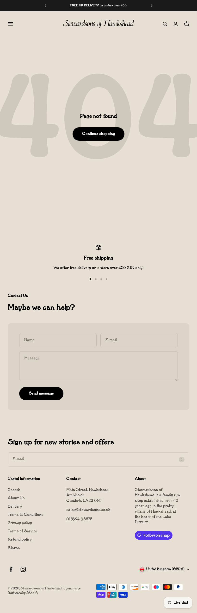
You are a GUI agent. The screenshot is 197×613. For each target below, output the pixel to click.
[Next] (152, 5)
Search (14, 490)
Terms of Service (22, 531)
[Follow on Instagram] (23, 569)
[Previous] (45, 5)
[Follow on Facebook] (11, 569)
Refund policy (20, 539)
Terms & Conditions (25, 515)
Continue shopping (98, 134)
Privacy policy (20, 523)
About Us (16, 498)
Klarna (14, 548)
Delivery (15, 506)
